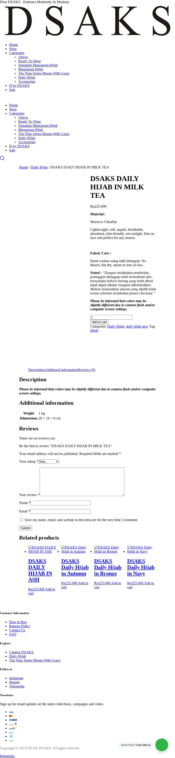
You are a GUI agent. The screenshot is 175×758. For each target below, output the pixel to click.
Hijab (94, 330)
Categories (16, 53)
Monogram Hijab (30, 69)
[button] (87, 97)
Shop (13, 49)
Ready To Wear (29, 61)
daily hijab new (137, 326)
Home (13, 45)
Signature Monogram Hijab (38, 65)
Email (24, 511)
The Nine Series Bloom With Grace (43, 73)
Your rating (28, 461)
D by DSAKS (19, 86)
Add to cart (99, 322)
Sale (12, 90)
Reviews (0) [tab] (86, 370)
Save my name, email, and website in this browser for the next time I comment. (81, 520)
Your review (29, 495)
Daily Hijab (26, 77)
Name (25, 503)
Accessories (26, 81)
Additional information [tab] (61, 370)
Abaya (23, 57)
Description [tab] (36, 370)
